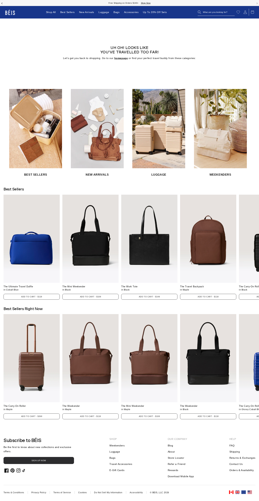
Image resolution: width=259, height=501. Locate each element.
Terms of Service (62, 492)
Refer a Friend (176, 464)
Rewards (173, 470)
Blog (170, 445)
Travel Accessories (120, 464)
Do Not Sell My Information (108, 492)
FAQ (232, 445)
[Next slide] (257, 3)
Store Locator (176, 457)
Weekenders (117, 445)
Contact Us (236, 464)
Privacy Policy (38, 492)
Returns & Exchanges (242, 457)
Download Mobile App (181, 476)
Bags (112, 457)
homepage (121, 58)
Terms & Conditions (14, 492)
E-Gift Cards (116, 470)
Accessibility (136, 492)
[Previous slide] (2, 3)
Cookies (82, 492)
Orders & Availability (241, 470)
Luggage (114, 451)
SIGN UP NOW (39, 460)
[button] (216, 12)
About (171, 451)
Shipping (234, 451)
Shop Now (142, 3)
